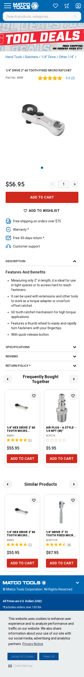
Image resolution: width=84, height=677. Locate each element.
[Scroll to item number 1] (42, 168)
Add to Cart (42, 197)
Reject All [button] (49, 656)
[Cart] (67, 6)
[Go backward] (7, 379)
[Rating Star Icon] (8, 440)
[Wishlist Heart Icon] (34, 396)
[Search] (75, 16)
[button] (20, 666)
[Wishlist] (55, 6)
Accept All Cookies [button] (22, 656)
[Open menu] (7, 5)
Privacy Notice (32, 644)
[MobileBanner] (42, 37)
